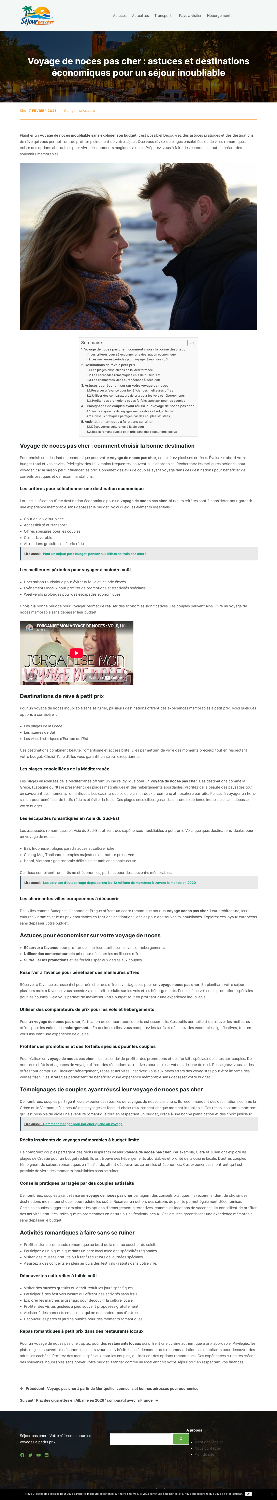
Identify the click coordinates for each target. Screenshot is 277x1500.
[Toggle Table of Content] (189, 342)
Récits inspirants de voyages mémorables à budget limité (132, 411)
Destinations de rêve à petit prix (110, 365)
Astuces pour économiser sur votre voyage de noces (126, 385)
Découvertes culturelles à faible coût (117, 427)
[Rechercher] (181, 1439)
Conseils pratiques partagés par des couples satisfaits (131, 416)
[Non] (272, 1494)
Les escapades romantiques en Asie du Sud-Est (126, 375)
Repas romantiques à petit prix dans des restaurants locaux (134, 432)
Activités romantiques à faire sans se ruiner (119, 422)
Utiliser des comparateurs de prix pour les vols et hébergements (138, 395)
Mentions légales (208, 1442)
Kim (23, 111)
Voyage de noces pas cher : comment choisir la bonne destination (136, 349)
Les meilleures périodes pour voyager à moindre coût (129, 359)
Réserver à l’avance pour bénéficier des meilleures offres (132, 390)
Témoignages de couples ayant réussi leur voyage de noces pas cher (139, 406)
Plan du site (204, 1454)
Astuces (89, 111)
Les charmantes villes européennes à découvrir (126, 380)
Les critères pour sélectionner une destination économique (133, 354)
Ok (248, 1493)
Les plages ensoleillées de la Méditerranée (122, 370)
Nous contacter (207, 1448)
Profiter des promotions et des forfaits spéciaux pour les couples (138, 400)
